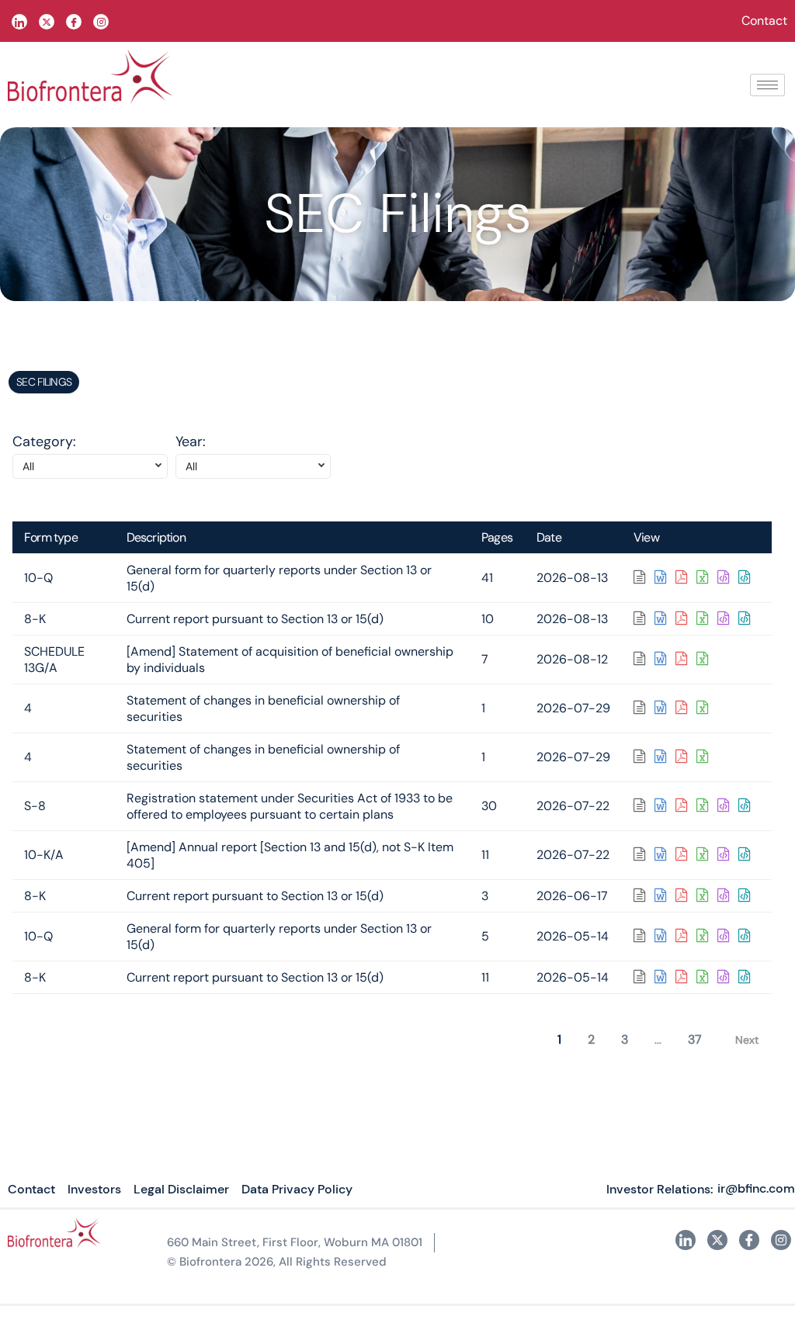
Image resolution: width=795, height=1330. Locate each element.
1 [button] (559, 1039)
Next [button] (747, 1040)
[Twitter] (46, 21)
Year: (190, 441)
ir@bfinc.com (756, 1188)
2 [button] (591, 1039)
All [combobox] (28, 466)
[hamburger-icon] (767, 85)
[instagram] (101, 21)
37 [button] (695, 1039)
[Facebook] (74, 21)
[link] (644, 578)
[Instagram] (781, 1240)
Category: (44, 441)
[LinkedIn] (19, 21)
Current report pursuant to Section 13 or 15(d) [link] (255, 619)
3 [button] (624, 1039)
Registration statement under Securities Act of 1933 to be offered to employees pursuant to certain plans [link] (290, 806)
